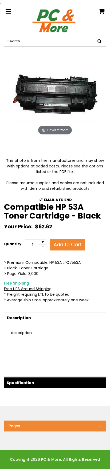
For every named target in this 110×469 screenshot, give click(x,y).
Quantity (12, 243)
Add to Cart (68, 244)
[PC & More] (55, 20)
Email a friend (57, 199)
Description (19, 317)
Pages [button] (14, 426)
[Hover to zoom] (55, 94)
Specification (20, 382)
